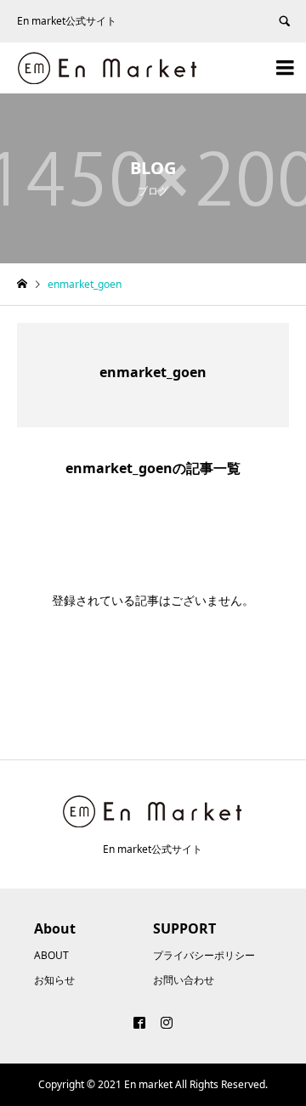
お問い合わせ (183, 980)
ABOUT (51, 955)
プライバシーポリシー (204, 955)
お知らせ (54, 980)
